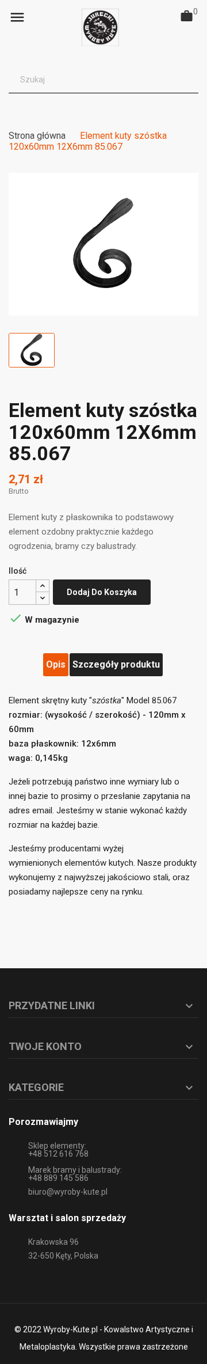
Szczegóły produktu (116, 664)
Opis (56, 664)
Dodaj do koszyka (102, 592)
